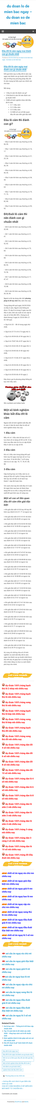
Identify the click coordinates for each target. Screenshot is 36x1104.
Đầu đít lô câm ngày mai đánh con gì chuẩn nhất (18, 1054)
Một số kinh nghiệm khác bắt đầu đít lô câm (16, 1063)
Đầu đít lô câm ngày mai (10, 1051)
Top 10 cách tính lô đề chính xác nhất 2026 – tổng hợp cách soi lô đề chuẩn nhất (17, 1033)
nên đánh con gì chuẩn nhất (11, 1066)
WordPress (18, 1102)
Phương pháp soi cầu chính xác (15, 1076)
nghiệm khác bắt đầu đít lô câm (12, 1070)
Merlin (26, 1102)
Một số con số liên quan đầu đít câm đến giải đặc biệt (18, 1059)
